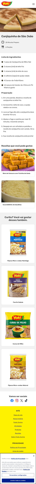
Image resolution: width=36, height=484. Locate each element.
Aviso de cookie (18, 451)
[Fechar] (34, 456)
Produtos (18, 430)
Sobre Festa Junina (18, 437)
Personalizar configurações (18, 475)
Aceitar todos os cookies (17, 480)
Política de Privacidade (18, 447)
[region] (18, 468)
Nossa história (18, 419)
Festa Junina (18, 422)
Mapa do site (18, 415)
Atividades (18, 426)
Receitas (18, 433)
